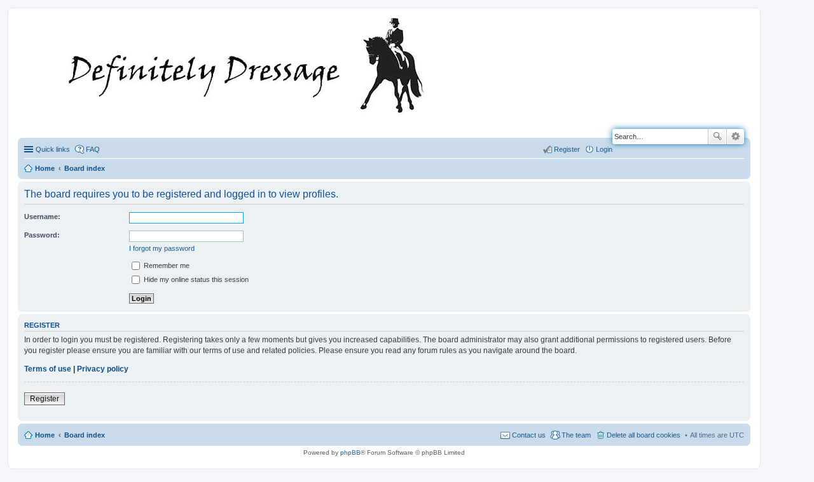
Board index (84, 435)
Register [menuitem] (567, 149)
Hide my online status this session (195, 279)
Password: (42, 235)
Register (44, 398)
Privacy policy (102, 369)
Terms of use (47, 369)
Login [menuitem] (604, 149)
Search (717, 136)
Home (45, 435)
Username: (42, 216)
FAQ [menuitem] (93, 149)
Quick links (53, 149)
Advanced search (735, 136)
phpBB (350, 452)
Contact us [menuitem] (529, 435)
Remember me (166, 265)
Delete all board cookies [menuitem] (643, 435)
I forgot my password (162, 248)
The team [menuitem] (576, 435)
